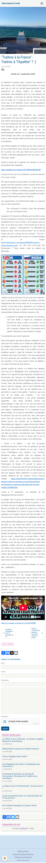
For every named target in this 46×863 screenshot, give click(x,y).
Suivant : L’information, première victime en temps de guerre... (35, 633)
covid (4, 644)
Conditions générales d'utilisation (23, 854)
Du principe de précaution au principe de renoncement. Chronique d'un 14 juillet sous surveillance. (19, 776)
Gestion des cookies (23, 860)
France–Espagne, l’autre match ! (15, 756)
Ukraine (10, 644)
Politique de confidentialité (23, 857)
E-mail (3, 671)
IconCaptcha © (35, 723)
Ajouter (5, 728)
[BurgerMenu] (41, 3)
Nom (2, 663)
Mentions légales (23, 851)
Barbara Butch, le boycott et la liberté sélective (20, 749)
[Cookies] (4, 858)
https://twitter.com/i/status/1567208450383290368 (21, 170)
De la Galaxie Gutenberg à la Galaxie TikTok (19, 805)
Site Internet (5, 680)
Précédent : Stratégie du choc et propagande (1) (9, 633)
